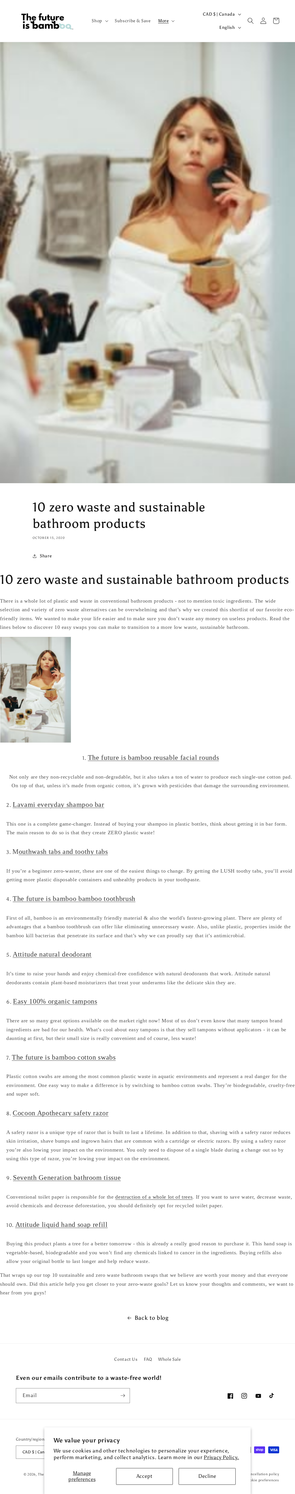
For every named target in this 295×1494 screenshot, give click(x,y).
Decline (207, 1476)
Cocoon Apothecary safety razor (61, 1113)
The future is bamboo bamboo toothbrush (74, 898)
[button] (99, 20)
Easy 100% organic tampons (55, 1001)
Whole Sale (169, 1359)
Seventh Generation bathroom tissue (67, 1177)
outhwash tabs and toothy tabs (63, 851)
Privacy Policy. (221, 1457)
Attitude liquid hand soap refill (61, 1224)
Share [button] (46, 555)
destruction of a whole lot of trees (153, 1197)
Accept (144, 1476)
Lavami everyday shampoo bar (58, 804)
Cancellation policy (262, 1474)
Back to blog (152, 1317)
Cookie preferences (262, 1480)
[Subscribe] (123, 1395)
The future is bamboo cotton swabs (64, 1057)
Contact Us (126, 1359)
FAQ (148, 1359)
